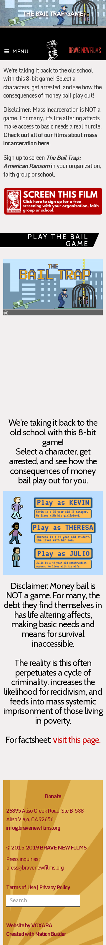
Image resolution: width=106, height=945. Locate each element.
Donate (52, 796)
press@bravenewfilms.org (35, 867)
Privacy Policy (54, 887)
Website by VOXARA (29, 925)
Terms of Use (21, 887)
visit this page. (75, 739)
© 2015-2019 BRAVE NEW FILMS (46, 847)
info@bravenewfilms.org (33, 828)
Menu (20, 51)
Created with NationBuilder (36, 934)
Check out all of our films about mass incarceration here (50, 139)
